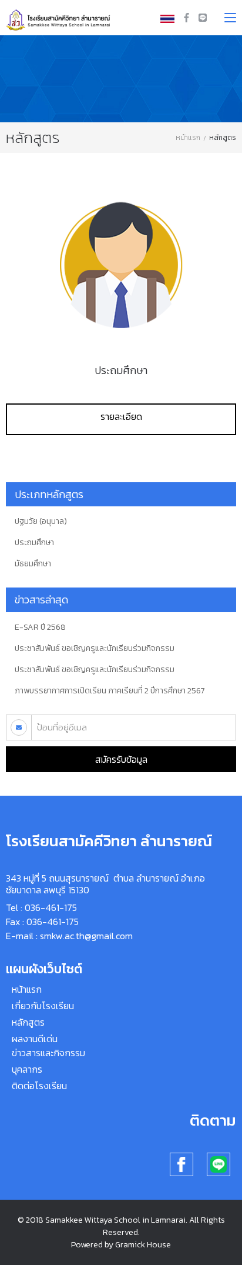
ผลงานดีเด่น (35, 1039)
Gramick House (143, 1245)
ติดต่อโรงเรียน (39, 1086)
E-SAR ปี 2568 (40, 627)
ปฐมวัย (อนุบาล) (41, 521)
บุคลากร (27, 1069)
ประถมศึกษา (121, 370)
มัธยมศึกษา (33, 564)
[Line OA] (203, 18)
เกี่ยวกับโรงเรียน (43, 1006)
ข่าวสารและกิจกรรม (48, 1053)
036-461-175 (51, 907)
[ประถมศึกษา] (121, 264)
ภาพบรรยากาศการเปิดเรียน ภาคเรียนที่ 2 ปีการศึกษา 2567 (110, 691)
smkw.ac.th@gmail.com (86, 936)
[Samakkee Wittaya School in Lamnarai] (59, 17)
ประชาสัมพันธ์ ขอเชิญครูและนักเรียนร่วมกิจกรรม (94, 648)
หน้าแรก (188, 137)
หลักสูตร (28, 1022)
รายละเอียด (121, 416)
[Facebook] (187, 18)
